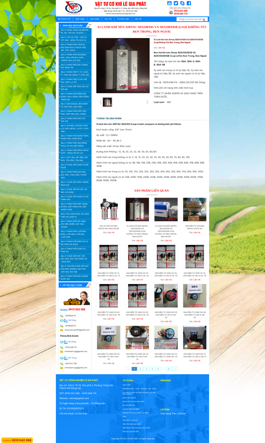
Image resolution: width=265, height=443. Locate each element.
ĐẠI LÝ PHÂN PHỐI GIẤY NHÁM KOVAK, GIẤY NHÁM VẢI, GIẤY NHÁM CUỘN (74, 207)
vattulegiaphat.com (79, 398)
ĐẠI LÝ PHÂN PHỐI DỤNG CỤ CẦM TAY (73, 250)
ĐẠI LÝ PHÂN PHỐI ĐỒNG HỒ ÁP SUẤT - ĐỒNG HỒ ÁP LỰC (75, 151)
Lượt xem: (159, 102)
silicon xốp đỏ (129, 405)
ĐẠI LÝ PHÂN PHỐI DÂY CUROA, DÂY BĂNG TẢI (74, 66)
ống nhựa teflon (130, 420)
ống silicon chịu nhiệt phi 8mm (136, 413)
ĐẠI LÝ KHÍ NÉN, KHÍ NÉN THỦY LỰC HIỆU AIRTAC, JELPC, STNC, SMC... (75, 128)
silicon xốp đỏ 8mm (131, 409)
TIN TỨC (108, 19)
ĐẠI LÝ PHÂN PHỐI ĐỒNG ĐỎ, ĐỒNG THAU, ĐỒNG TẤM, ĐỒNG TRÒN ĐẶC (75, 97)
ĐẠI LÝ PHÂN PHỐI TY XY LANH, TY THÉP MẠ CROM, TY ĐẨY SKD (75, 73)
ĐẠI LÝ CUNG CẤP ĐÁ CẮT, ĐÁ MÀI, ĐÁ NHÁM (74, 190)
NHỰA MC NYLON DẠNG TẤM (133, 401)
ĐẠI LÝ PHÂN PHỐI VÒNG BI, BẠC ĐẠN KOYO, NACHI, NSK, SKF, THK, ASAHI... (73, 47)
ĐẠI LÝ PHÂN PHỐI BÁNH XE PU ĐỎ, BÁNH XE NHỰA (74, 242)
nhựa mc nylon (129, 398)
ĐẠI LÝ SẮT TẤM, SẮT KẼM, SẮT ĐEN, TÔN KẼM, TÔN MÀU (74, 158)
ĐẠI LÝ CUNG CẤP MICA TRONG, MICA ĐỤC (75, 183)
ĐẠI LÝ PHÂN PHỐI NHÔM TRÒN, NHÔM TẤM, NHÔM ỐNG (75, 137)
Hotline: (64, 309)
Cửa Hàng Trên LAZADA (173, 413)
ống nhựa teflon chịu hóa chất (136, 428)
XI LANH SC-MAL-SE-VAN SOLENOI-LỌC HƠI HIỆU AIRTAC (139, 393)
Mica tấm (126, 385)
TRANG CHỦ (65, 19)
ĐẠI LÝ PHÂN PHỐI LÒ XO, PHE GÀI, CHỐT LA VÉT (74, 80)
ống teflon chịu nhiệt (132, 424)
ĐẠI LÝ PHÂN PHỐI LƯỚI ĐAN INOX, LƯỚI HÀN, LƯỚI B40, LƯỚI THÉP (73, 234)
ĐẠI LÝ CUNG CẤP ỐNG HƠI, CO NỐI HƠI (74, 87)
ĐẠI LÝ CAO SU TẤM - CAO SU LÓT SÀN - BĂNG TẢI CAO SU (74, 38)
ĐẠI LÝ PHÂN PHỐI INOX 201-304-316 (73, 119)
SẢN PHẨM (94, 19)
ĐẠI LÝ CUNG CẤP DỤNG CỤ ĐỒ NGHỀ (74, 166)
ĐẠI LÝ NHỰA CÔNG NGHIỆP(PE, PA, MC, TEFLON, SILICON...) (75, 31)
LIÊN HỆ (138, 19)
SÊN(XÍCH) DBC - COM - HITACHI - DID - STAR (139, 389)
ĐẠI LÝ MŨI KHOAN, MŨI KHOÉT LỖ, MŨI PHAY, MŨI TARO (74, 105)
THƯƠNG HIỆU (123, 19)
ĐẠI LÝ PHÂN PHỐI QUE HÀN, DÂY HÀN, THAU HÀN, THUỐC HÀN (74, 175)
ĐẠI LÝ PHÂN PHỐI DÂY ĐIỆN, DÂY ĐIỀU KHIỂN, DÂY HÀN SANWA (73, 224)
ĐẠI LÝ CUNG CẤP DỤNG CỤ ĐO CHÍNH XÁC (74, 198)
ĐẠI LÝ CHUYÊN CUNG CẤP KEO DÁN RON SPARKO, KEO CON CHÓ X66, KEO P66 (75, 269)
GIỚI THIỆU (80, 19)
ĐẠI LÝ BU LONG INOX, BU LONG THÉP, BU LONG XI (75, 215)
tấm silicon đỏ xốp (131, 432)
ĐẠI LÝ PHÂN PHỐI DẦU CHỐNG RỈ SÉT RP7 (74, 277)
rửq (124, 417)
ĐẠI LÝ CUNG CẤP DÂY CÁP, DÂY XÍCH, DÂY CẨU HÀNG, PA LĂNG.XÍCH (74, 259)
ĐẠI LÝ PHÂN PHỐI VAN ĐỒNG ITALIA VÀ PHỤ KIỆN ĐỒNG (74, 144)
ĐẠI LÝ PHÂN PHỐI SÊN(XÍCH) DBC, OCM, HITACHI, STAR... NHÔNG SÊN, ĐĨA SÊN (73, 57)
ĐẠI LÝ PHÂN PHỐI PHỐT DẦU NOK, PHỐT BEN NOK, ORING (73, 112)
